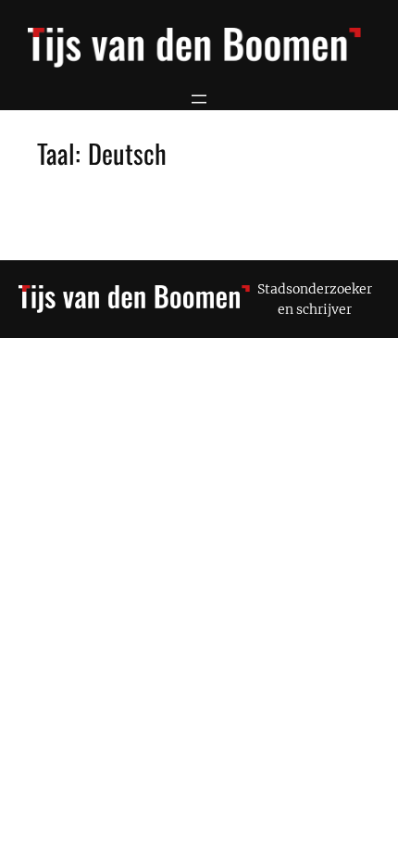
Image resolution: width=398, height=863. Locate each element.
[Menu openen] (199, 99)
